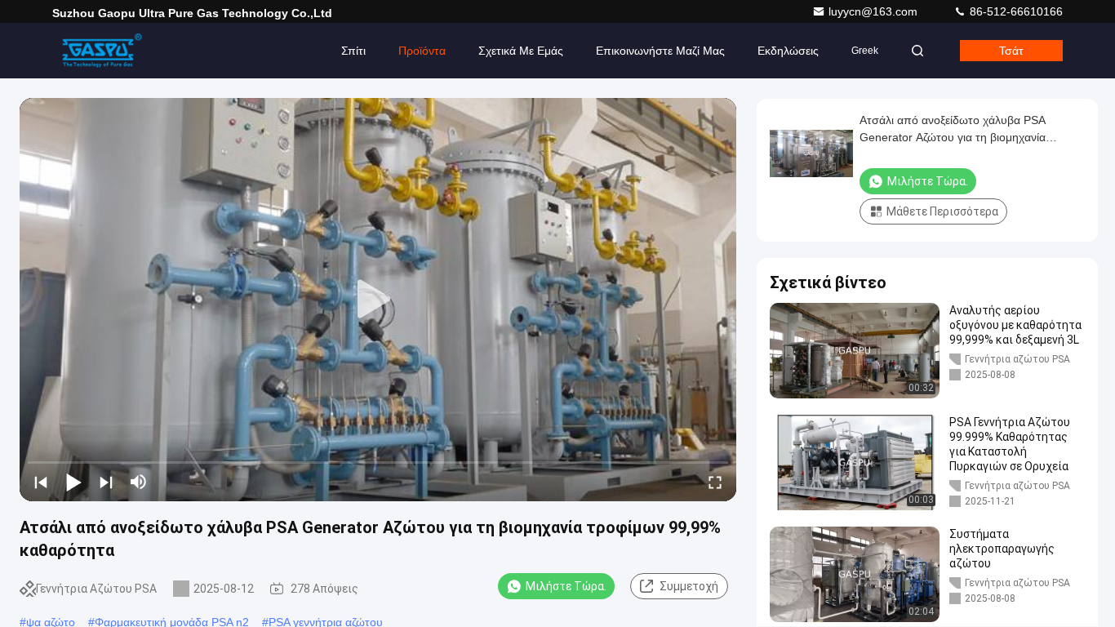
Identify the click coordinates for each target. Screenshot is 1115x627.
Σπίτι (353, 50)
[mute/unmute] (138, 481)
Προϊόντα (422, 50)
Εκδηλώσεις (788, 50)
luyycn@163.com (874, 11)
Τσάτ (1011, 50)
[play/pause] (73, 481)
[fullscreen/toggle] (715, 481)
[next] (106, 481)
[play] (378, 299)
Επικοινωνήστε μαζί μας (660, 50)
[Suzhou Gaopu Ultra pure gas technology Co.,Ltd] (103, 50)
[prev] (40, 481)
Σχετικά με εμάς (520, 50)
